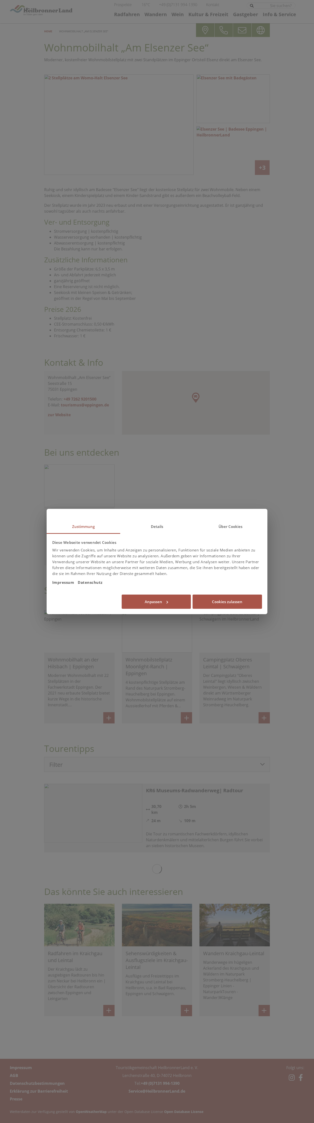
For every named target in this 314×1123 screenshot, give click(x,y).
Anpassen (153, 601)
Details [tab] (157, 526)
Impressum (63, 582)
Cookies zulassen (227, 601)
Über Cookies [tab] (230, 526)
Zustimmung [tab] (83, 526)
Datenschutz (90, 582)
